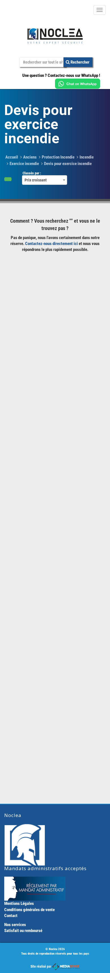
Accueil (11, 157)
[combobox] (44, 180)
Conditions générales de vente (29, 909)
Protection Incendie (58, 157)
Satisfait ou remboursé (23, 930)
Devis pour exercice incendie (68, 163)
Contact (10, 915)
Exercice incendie (24, 163)
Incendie (87, 157)
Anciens (30, 157)
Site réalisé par (41, 966)
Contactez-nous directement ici (51, 243)
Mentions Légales (19, 903)
